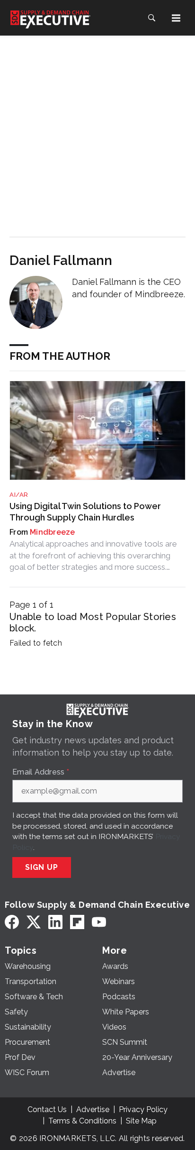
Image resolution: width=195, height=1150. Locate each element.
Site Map (141, 1120)
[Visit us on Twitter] (34, 922)
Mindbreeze (52, 532)
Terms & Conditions (82, 1120)
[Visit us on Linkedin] (55, 922)
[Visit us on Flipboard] (77, 922)
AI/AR (18, 494)
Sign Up (41, 867)
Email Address (40, 772)
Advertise (92, 1109)
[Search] (151, 18)
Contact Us (47, 1109)
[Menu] (176, 18)
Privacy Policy (143, 1109)
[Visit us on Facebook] (12, 922)
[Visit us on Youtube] (99, 922)
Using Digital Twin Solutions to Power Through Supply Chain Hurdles (85, 511)
